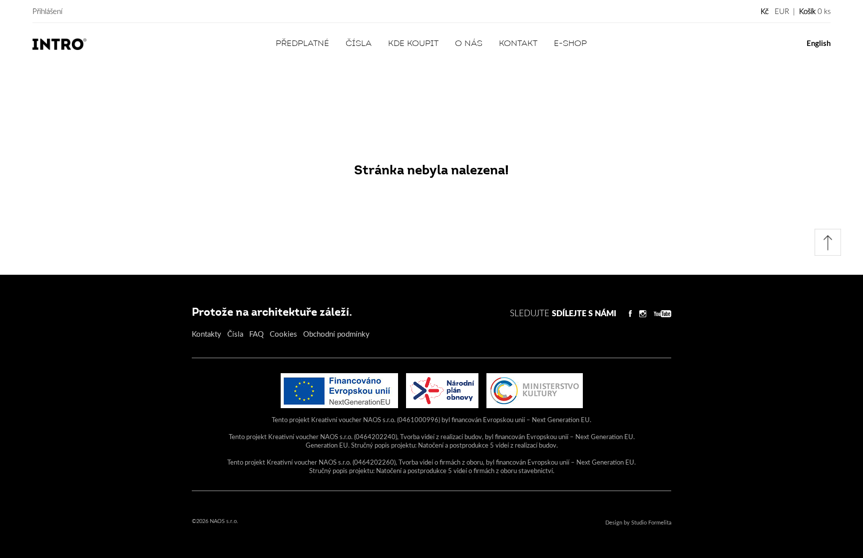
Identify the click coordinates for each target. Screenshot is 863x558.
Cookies (283, 334)
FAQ (256, 334)
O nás (468, 44)
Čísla (359, 44)
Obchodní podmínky (336, 334)
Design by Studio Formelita (638, 523)
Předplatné (302, 44)
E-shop (570, 44)
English (819, 43)
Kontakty (206, 334)
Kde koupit (413, 44)
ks (815, 11)
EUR (782, 11)
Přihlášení (47, 11)
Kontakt (518, 44)
